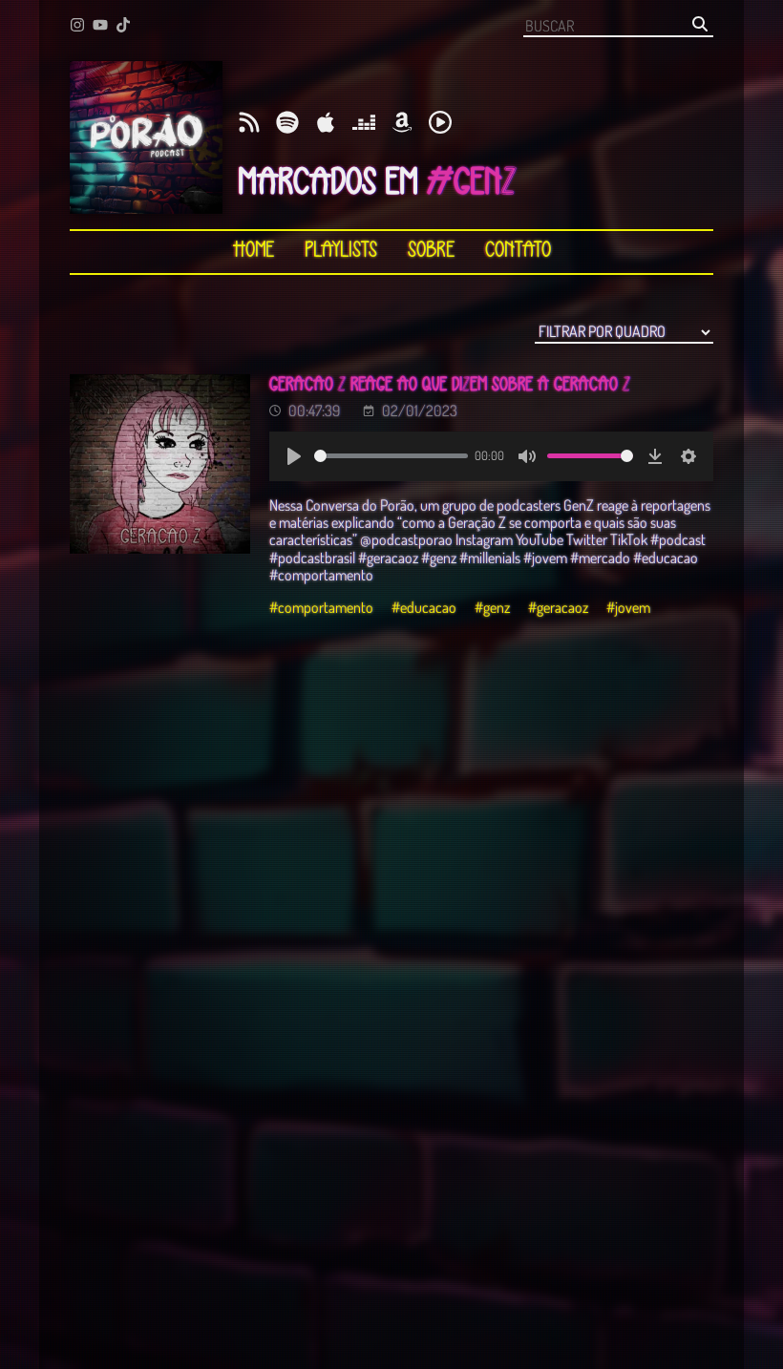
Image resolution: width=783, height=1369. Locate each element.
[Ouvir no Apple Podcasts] (325, 124)
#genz (492, 607)
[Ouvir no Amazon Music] (402, 124)
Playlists (341, 251)
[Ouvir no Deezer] (363, 124)
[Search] (700, 25)
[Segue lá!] (77, 26)
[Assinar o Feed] (249, 124)
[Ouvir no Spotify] (287, 124)
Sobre (431, 251)
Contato (518, 251)
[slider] (391, 456)
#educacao (424, 607)
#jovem (628, 607)
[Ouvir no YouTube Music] (440, 124)
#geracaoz (558, 607)
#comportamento (321, 607)
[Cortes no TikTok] (123, 26)
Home (253, 251)
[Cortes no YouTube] (100, 26)
